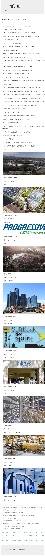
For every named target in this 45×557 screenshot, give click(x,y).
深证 (30, 532)
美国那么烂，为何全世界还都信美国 (11, 515)
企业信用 (37, 543)
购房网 (36, 535)
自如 (13, 535)
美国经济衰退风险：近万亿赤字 (10, 518)
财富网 (26, 543)
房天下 (7, 535)
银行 (3, 540)
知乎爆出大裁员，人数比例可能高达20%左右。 (14, 526)
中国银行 (25, 540)
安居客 (25, 535)
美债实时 (8, 543)
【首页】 (6, 10)
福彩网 (25, 537)
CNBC (14, 543)
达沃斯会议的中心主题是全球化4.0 (30, 523)
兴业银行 (42, 540)
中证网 (36, 532)
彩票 (3, 537)
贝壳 (19, 535)
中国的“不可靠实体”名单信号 (28, 515)
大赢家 (36, 537)
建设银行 (14, 540)
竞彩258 (30, 537)
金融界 (13, 532)
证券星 (7, 532)
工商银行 (7, 540)
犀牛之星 (25, 532)
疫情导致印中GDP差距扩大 (25, 510)
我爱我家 (42, 535)
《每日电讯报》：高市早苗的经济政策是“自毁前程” (15, 507)
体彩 (14, 537)
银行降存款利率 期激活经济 (35, 507)
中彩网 (7, 537)
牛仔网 (19, 532)
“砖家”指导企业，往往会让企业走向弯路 (12, 528)
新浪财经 (20, 543)
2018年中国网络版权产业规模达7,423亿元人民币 (14, 520)
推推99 (30, 535)
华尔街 (30, 543)
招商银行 (36, 540)
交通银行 (31, 540)
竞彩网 (19, 537)
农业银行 (19, 540)
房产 (3, 535)
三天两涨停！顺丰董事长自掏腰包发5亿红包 (13, 512)
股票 (3, 532)
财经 (3, 543)
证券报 (42, 532)
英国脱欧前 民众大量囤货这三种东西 (11, 523)
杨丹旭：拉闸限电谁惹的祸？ (10, 510)
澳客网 (42, 537)
